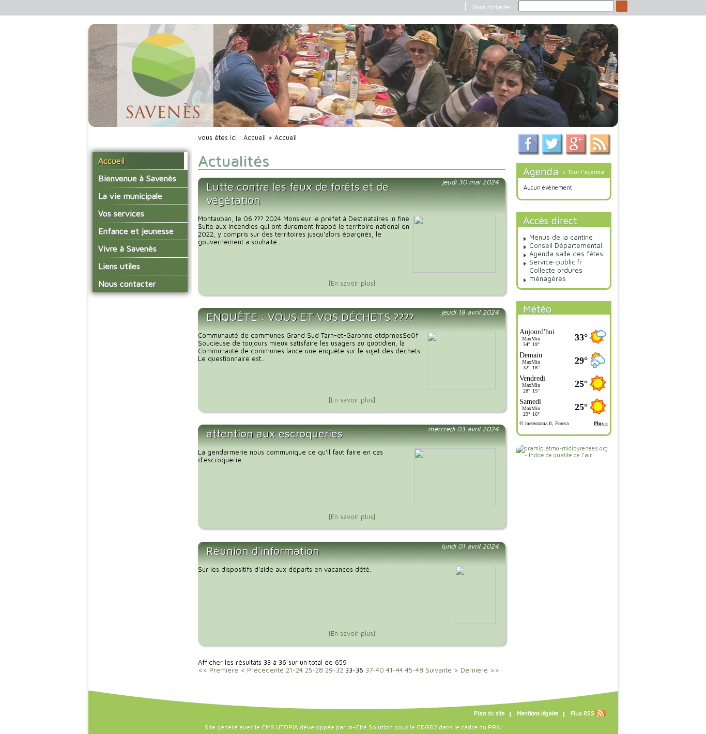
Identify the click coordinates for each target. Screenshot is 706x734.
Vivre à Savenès (127, 248)
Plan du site (489, 713)
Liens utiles (119, 266)
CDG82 (427, 727)
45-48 (414, 670)
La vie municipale (130, 195)
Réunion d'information (262, 550)
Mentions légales (537, 713)
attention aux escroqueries (274, 433)
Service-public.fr (555, 262)
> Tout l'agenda (583, 171)
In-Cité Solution (370, 727)
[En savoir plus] (352, 283)
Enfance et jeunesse (136, 231)
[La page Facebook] (529, 153)
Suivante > (441, 670)
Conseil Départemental (565, 245)
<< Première (218, 670)
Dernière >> (480, 670)
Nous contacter (492, 7)
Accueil (111, 160)
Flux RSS (582, 713)
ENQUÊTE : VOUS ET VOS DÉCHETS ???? (310, 316)
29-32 (334, 670)
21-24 (294, 670)
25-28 (314, 670)
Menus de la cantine (561, 237)
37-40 (374, 670)
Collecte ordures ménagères (555, 274)
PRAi (495, 727)
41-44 (394, 670)
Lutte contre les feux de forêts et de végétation (297, 193)
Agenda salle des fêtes (566, 253)
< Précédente (262, 670)
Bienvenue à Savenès (137, 178)
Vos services (121, 213)
